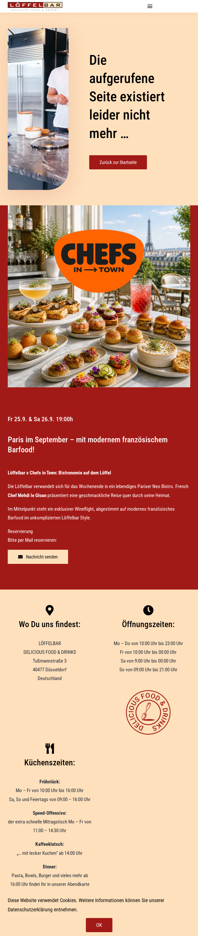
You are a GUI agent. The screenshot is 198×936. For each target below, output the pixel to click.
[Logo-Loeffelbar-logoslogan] (35, 4)
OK (99, 925)
